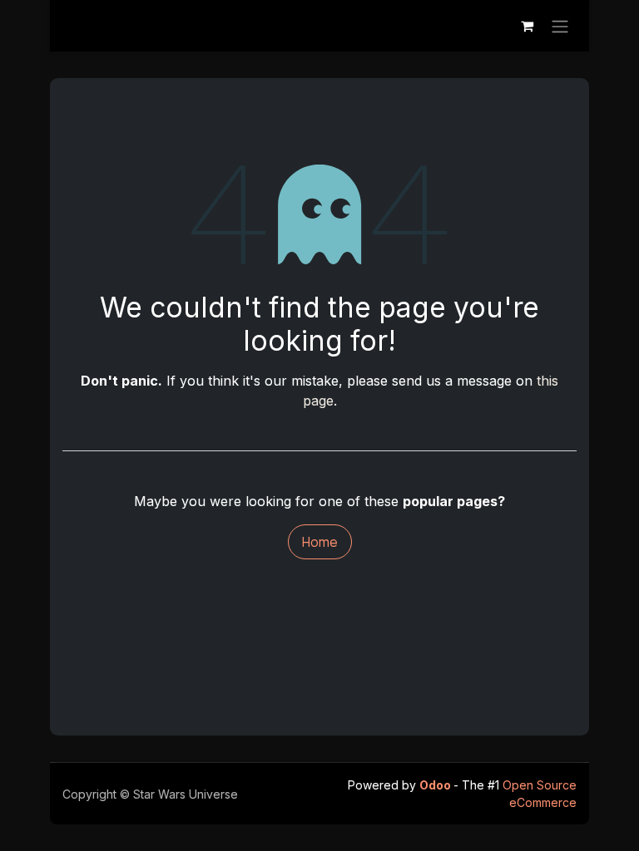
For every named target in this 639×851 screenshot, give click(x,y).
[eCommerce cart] (526, 25)
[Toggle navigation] (560, 25)
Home (320, 542)
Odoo (436, 785)
